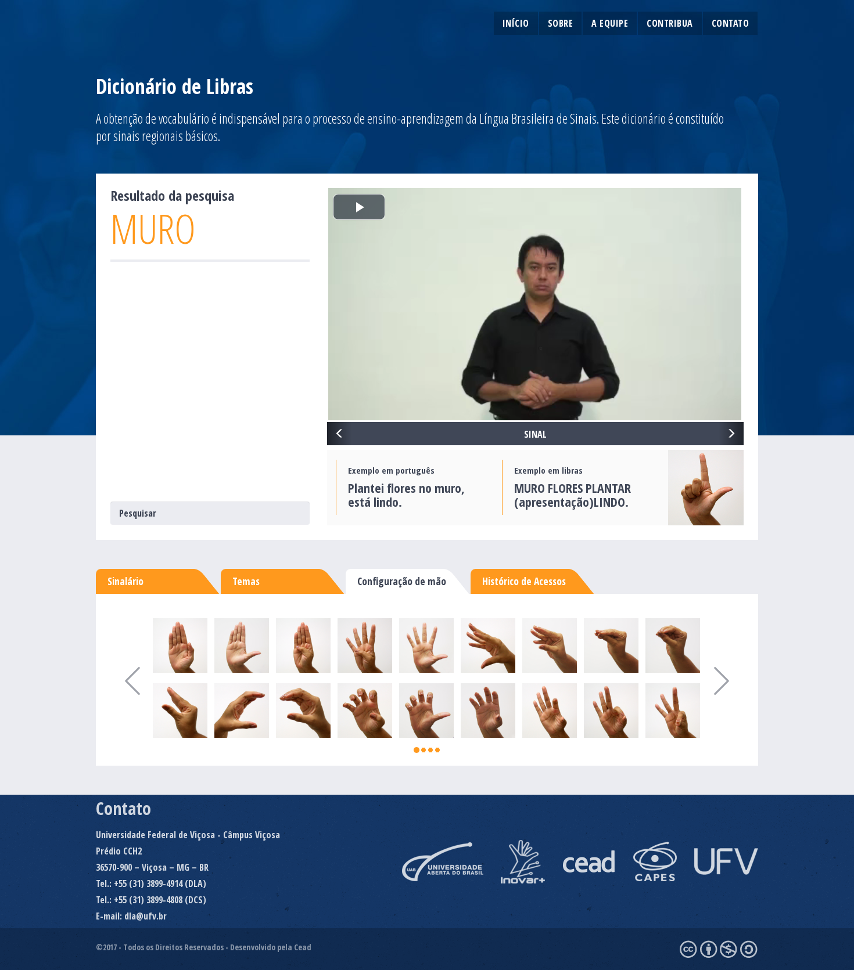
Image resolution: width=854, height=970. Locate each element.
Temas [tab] (246, 581)
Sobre (560, 23)
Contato (730, 23)
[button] (339, 433)
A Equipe (609, 23)
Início (516, 23)
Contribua (670, 23)
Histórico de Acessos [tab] (524, 581)
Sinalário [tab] (125, 581)
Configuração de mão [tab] (401, 581)
